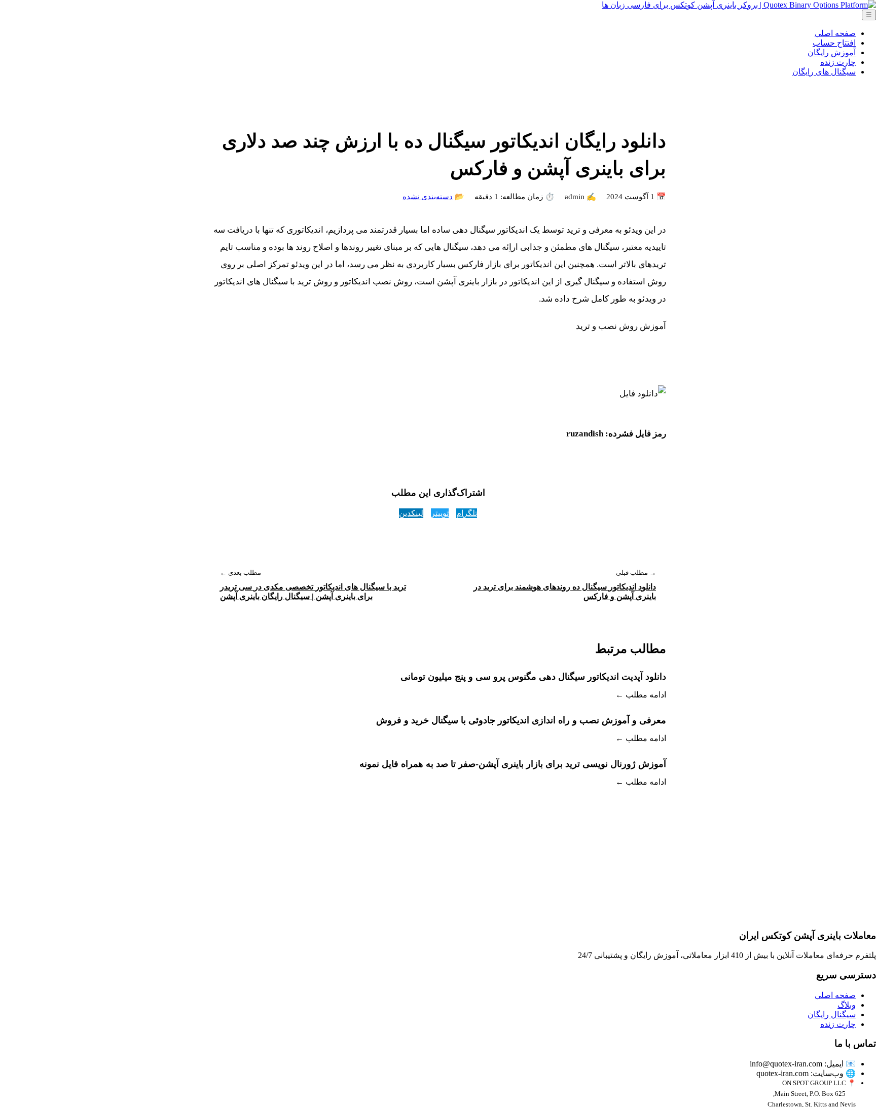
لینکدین (411, 513)
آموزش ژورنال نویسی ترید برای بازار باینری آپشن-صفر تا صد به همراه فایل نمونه (512, 764)
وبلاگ (846, 1005)
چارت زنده (838, 62)
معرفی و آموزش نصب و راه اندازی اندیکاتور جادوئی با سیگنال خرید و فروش (521, 720)
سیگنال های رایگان (824, 71)
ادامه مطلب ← (640, 694)
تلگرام (466, 513)
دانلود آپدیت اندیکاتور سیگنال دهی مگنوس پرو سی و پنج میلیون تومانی (533, 677)
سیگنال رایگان (832, 1014)
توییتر (440, 513)
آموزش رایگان (832, 52)
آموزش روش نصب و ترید (621, 326)
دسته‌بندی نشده (428, 197)
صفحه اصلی (835, 33)
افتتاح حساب (834, 43)
